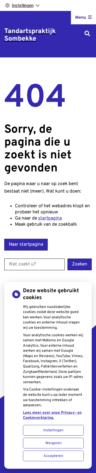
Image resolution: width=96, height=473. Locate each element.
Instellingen (53, 430)
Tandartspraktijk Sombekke (30, 35)
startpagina (50, 218)
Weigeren (53, 443)
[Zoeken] (87, 34)
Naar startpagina (26, 244)
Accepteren (53, 456)
